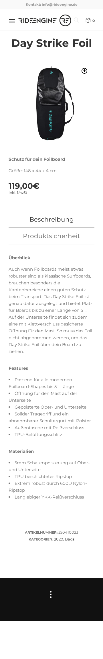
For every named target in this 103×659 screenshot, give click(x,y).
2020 (58, 539)
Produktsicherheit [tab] (51, 236)
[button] (84, 71)
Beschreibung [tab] (51, 219)
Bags (69, 539)
